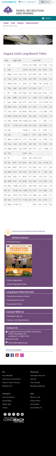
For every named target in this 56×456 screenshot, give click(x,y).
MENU (47, 2)
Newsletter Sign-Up (14, 316)
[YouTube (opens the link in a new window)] (22, 414)
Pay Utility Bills (7, 375)
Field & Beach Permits (15, 300)
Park (13, 23)
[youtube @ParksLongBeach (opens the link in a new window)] (16, 355)
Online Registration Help (16, 284)
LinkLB (4, 408)
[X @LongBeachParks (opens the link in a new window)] (7, 355)
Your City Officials (8, 397)
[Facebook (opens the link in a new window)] (5, 414)
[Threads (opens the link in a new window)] (18, 414)
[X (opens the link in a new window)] (13, 414)
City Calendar (35, 382)
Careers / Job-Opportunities (18, 320)
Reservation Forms (14, 304)
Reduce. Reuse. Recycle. (11, 382)
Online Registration (14, 280)
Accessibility (34, 404)
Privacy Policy (35, 401)
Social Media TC (36, 408)
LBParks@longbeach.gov (18, 343)
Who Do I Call (35, 397)
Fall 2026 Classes (13, 242)
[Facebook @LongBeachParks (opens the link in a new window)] (11, 355)
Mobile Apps (6, 404)
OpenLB (33, 379)
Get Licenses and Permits (11, 379)
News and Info (32, 23)
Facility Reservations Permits (18, 296)
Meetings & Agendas (37, 386)
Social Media (7, 401)
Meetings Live (7, 386)
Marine (21, 23)
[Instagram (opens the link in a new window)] (9, 414)
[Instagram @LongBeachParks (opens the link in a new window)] (21, 355)
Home (6, 23)
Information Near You (37, 375)
